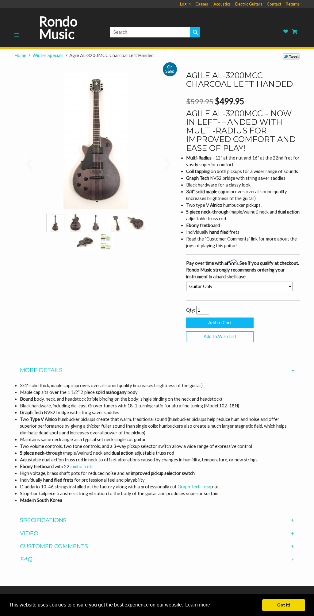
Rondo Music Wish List (285, 31)
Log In (185, 4)
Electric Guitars (248, 4)
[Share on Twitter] (291, 56)
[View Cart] (295, 31)
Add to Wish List (220, 336)
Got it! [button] (283, 605)
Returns (293, 4)
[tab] (157, 370)
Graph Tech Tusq (194, 486)
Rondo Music (58, 27)
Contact (274, 4)
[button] (26, 161)
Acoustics (222, 4)
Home (20, 55)
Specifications (43, 520)
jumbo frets (82, 466)
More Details (41, 370)
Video (29, 533)
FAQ (26, 559)
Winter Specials (48, 55)
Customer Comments (54, 546)
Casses (201, 4)
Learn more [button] (197, 604)
